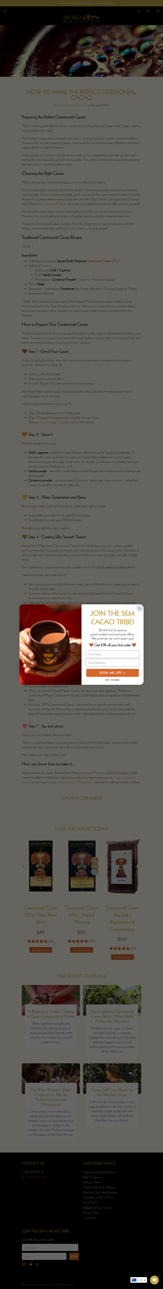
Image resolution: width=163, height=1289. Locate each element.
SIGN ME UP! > (112, 673)
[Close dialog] (139, 608)
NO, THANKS (113, 680)
